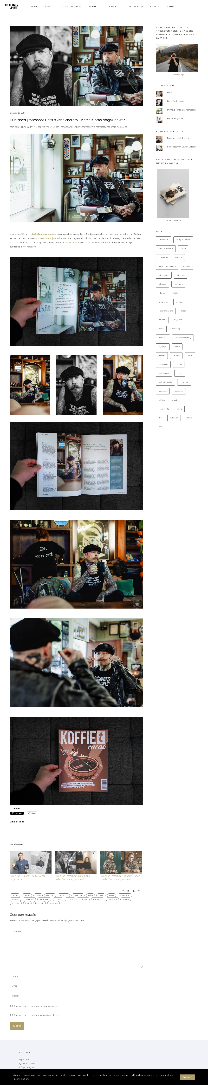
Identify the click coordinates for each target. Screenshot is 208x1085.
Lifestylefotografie (84, 127)
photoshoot (44, 899)
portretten (184, 382)
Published (122, 127)
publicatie (83, 899)
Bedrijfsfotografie (175, 101)
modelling (176, 329)
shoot (174, 400)
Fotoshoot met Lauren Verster (181, 147)
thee (27, 903)
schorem (16, 903)
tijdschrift (39, 903)
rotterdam (112, 899)
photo (190, 355)
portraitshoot (164, 373)
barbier (15, 895)
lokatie (183, 311)
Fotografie (66, 127)
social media (164, 409)
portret (70, 899)
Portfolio (95, 6)
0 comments (42, 127)
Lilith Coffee (71, 242)
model (161, 329)
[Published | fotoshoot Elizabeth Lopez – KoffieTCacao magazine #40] (121, 862)
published (97, 899)
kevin (100, 895)
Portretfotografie (106, 127)
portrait (58, 899)
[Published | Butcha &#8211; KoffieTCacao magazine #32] (31, 862)
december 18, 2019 (17, 112)
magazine (29, 899)
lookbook (162, 320)
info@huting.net (27, 1067)
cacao (38, 895)
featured (50, 895)
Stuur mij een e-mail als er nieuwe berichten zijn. (37, 1015)
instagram (78, 895)
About (49, 6)
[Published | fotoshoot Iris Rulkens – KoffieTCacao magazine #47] (76, 862)
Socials (154, 6)
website (189, 418)
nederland (163, 338)
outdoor (162, 355)
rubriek (126, 899)
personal (176, 355)
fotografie (181, 275)
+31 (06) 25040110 (28, 1063)
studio (179, 409)
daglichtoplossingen (167, 266)
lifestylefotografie (166, 311)
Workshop (136, 6)
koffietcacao (125, 895)
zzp (160, 427)
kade (90, 895)
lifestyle (15, 899)
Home (34, 6)
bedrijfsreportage (166, 248)
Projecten (116, 6)
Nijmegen (163, 347)
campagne (163, 257)
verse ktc (53, 903)
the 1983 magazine (70, 6)
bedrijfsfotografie (183, 240)
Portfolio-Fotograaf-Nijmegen (181, 110)
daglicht (178, 257)
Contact (171, 6)
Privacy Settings (21, 1079)
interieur (162, 293)
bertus (27, 895)
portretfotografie (165, 382)
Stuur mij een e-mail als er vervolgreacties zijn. (36, 1006)
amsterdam (163, 240)
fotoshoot (64, 895)
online (177, 347)
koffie (111, 895)
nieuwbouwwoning (183, 338)
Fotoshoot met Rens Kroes (179, 138)
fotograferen (164, 275)
